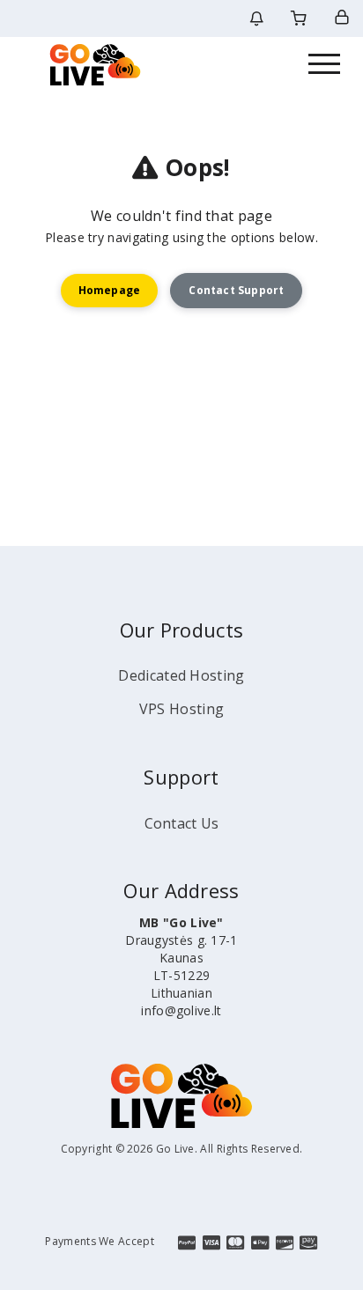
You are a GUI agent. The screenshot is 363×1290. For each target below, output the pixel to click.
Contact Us (181, 823)
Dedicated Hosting (181, 675)
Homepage (109, 290)
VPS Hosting (181, 709)
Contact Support (236, 290)
